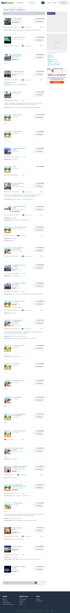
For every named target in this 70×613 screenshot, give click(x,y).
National (21, 602)
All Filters (7, 13)
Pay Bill (21, 604)
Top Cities (38, 599)
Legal (52, 610)
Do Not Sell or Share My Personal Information (33, 610)
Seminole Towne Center (16, 518)
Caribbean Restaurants (53, 61)
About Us (5, 599)
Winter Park (14, 82)
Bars (20, 20)
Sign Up (54, 2)
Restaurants (21, 73)
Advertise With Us (6, 602)
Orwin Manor (14, 217)
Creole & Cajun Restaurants (54, 63)
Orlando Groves (15, 557)
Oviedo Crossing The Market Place (19, 336)
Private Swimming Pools (24, 469)
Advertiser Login (23, 599)
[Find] (42, 2)
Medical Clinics (22, 186)
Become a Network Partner (8, 604)
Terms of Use (47, 610)
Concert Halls (26, 209)
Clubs (49, 62)
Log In (48, 2)
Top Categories (39, 600)
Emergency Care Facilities (54, 64)
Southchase (14, 313)
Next (42, 582)
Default (41, 13)
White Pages (22, 600)
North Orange (14, 159)
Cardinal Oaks (15, 459)
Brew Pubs (50, 60)
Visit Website (39, 21)
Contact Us (5, 600)
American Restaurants (53, 59)
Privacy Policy (20, 610)
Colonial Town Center (16, 275)
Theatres (21, 39)
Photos (41, 27)
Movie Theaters (15, 20)
